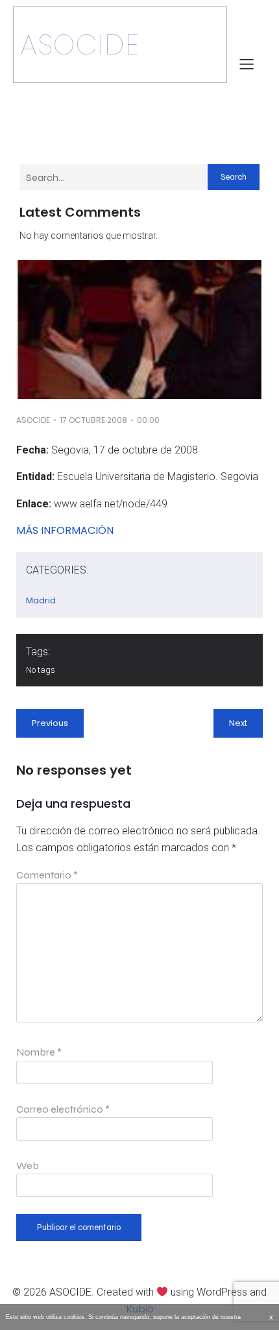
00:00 (148, 420)
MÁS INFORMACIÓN (65, 530)
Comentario (47, 875)
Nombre (39, 1052)
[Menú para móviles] (247, 64)
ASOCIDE (33, 420)
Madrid (41, 600)
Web (27, 1165)
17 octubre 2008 (93, 420)
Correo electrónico (63, 1109)
